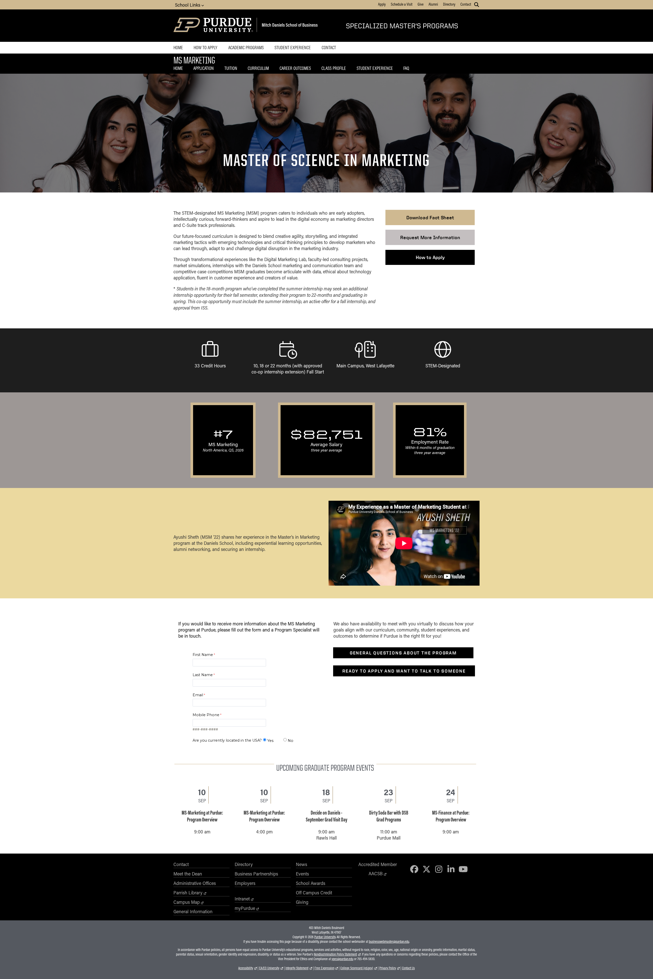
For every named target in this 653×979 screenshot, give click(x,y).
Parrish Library (188, 893)
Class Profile (333, 68)
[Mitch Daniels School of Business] (288, 25)
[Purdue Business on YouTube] (463, 869)
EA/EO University (269, 968)
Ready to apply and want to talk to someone (404, 671)
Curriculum (258, 68)
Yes (270, 740)
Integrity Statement (296, 968)
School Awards (310, 883)
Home (178, 47)
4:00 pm (264, 816)
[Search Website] (477, 5)
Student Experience (292, 47)
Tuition (230, 68)
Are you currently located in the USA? (227, 740)
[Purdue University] (214, 25)
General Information (192, 911)
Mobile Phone (206, 715)
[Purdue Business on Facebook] (414, 869)
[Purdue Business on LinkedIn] (451, 869)
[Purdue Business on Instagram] (439, 869)
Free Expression (324, 968)
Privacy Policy (387, 968)
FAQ (406, 68)
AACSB (376, 873)
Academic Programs (246, 47)
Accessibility (245, 968)
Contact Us (408, 968)
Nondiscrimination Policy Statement (335, 954)
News (301, 864)
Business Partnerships (256, 874)
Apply (382, 4)
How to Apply (205, 47)
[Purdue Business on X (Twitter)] (426, 869)
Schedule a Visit (401, 4)
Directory (449, 4)
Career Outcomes (295, 68)
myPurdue (245, 908)
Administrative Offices (194, 883)
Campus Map (186, 902)
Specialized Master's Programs (402, 26)
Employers (245, 883)
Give (420, 4)
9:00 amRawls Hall (326, 819)
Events (302, 874)
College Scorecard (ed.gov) (356, 968)
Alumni (433, 4)
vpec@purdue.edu (342, 959)
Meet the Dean (187, 874)
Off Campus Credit (314, 893)
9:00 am (202, 816)
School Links (188, 5)
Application (203, 68)
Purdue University (324, 937)
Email (198, 695)
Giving (302, 902)
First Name (203, 654)
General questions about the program (403, 652)
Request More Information (430, 237)
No (290, 740)
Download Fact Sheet (430, 217)
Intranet (242, 899)
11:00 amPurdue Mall (388, 819)
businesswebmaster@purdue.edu (389, 941)
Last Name (203, 675)
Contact (465, 4)
